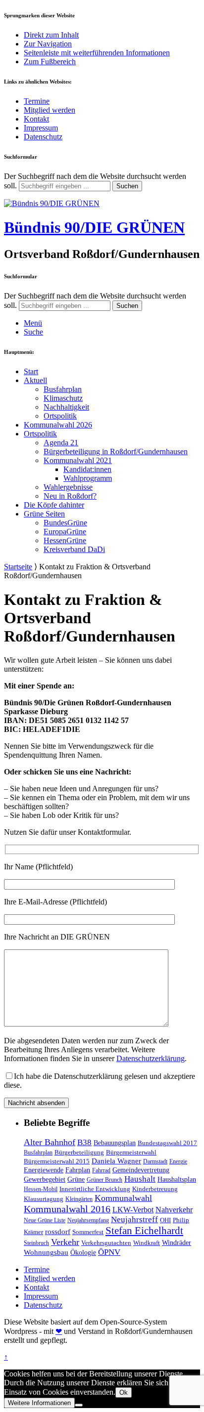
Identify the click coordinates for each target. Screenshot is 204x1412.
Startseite (18, 566)
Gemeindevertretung (140, 1170)
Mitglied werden (49, 110)
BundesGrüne (65, 522)
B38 (84, 1142)
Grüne (76, 1179)
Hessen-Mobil (40, 1189)
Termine (37, 101)
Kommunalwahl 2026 (58, 425)
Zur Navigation (48, 44)
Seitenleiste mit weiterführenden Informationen (97, 52)
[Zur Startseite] (52, 203)
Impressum (41, 128)
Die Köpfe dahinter (54, 505)
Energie (178, 1161)
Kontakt (36, 119)
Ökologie (83, 1252)
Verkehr (65, 1242)
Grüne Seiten (44, 514)
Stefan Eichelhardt (144, 1231)
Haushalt (139, 1179)
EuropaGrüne (65, 531)
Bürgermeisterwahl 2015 (57, 1161)
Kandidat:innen (87, 469)
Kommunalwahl (123, 1198)
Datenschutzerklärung (150, 1058)
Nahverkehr (174, 1209)
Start (31, 371)
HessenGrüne (65, 540)
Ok (123, 1392)
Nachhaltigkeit (66, 407)
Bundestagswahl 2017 (167, 1143)
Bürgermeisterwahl (131, 1152)
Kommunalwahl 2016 (67, 1208)
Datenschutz (43, 136)
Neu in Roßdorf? (70, 496)
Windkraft (146, 1242)
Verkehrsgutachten (106, 1242)
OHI (165, 1220)
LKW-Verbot (132, 1209)
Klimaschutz (63, 398)
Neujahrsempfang (88, 1220)
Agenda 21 (61, 442)
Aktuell (35, 380)
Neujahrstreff (134, 1219)
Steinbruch (36, 1243)
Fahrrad (101, 1170)
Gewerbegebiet (44, 1179)
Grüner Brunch (104, 1179)
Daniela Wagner (116, 1161)
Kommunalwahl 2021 (78, 460)
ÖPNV (109, 1252)
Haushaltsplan (176, 1179)
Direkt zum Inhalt (51, 35)
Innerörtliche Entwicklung (94, 1189)
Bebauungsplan (115, 1143)
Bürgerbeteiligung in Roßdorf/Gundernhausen (116, 451)
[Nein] (79, 1405)
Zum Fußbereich (50, 61)
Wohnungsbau (46, 1252)
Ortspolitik (60, 416)
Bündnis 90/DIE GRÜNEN (94, 227)
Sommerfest (87, 1232)
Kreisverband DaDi (74, 549)
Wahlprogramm (87, 478)
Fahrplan (77, 1170)
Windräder (176, 1242)
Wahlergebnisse (68, 487)
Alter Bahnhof (49, 1142)
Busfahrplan (63, 389)
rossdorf (57, 1232)
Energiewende (43, 1170)
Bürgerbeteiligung (79, 1152)
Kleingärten (79, 1199)
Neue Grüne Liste (44, 1220)
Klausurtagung (43, 1198)
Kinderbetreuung (155, 1189)
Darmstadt (155, 1161)
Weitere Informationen (39, 1403)
